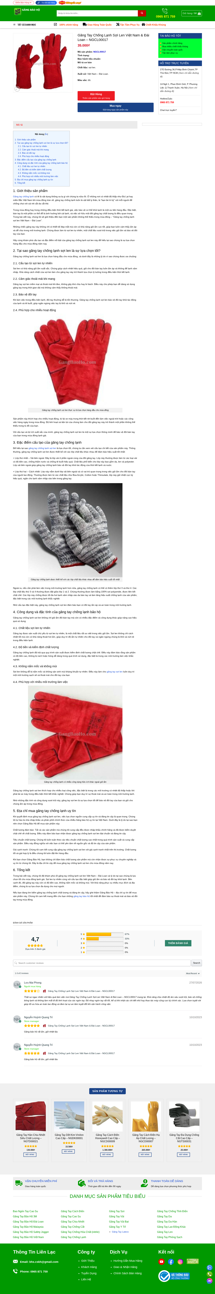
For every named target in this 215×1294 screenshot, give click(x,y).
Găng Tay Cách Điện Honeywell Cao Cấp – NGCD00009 (107, 1138)
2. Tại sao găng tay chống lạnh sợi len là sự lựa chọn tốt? (41, 143)
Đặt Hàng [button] (30, 1154)
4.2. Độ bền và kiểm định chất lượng (34, 169)
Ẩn (46, 134)
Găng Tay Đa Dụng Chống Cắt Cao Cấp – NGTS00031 (184, 1138)
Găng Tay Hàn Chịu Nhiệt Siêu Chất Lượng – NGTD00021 (30, 1138)
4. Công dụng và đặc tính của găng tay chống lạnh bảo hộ (41, 163)
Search (196, 963)
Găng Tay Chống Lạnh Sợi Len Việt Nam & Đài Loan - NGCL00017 (81, 991)
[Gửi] (142, 13)
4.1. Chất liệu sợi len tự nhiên (31, 166)
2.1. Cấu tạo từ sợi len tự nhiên (32, 146)
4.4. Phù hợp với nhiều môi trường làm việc (38, 176)
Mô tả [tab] (19, 124)
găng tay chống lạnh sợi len (42, 448)
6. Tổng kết (20, 183)
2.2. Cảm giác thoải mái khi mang (33, 149)
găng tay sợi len (115, 671)
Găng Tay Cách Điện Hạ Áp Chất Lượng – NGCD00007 (146, 1138)
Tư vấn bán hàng (48, 3)
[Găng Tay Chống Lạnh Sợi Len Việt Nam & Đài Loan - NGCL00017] (45, 991)
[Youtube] (161, 1261)
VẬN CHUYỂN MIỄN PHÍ (41, 1181)
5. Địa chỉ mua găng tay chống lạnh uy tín (34, 179)
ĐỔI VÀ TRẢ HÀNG (100, 1181)
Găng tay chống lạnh (23, 196)
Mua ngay (115, 105)
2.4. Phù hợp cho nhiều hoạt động (33, 156)
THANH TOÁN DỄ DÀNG (167, 1181)
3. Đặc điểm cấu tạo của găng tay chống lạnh (35, 160)
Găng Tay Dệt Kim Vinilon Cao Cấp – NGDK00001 (69, 1136)
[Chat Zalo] (209, 1267)
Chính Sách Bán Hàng (127, 1273)
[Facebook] (171, 1261)
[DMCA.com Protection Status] (193, 1261)
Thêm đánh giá (178, 943)
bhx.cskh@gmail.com (43, 1261)
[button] (191, 13)
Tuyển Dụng (88, 1273)
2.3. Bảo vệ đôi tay (26, 153)
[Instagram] (180, 1261)
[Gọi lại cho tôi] (209, 1274)
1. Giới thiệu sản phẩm (25, 139)
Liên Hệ (86, 1279)
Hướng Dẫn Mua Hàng (127, 1260)
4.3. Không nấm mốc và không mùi (34, 173)
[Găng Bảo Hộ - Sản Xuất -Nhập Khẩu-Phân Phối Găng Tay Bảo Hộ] (32, 13)
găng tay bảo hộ (82, 896)
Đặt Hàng (96, 94)
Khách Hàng (89, 1267)
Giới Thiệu (87, 1260)
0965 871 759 (167, 102)
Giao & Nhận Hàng (125, 1267)
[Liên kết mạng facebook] (209, 1280)
